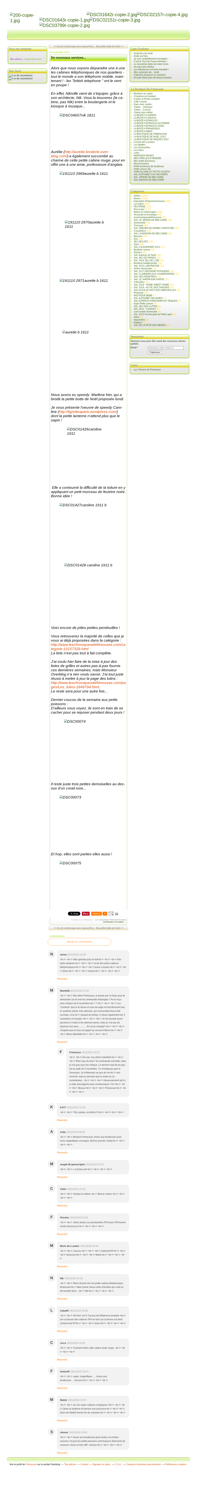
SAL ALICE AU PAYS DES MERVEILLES (155, 290)
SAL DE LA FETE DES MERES (150, 325)
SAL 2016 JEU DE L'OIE (146, 260)
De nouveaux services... (68, 57)
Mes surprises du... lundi (146, 72)
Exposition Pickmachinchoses (113, 920)
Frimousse (31, 1464)
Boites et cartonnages (145, 212)
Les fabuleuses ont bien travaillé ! (151, 69)
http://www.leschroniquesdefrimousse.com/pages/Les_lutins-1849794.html (88, 685)
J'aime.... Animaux (143, 107)
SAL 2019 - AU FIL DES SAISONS (151, 287)
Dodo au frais (141, 56)
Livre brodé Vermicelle (145, 311)
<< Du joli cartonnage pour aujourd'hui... (74, 46)
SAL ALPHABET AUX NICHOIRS (151, 174)
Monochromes (141, 163)
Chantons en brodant (145, 96)
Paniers (138, 252)
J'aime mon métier (143, 112)
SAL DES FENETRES (145, 276)
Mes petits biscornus (144, 161)
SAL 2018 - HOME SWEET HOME (151, 284)
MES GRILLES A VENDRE (147, 158)
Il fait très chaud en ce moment (149, 75)
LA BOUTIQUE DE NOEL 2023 (150, 136)
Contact (84, 1464)
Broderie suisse (142, 249)
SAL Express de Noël (145, 255)
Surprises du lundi (143, 53)
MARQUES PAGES (144, 155)
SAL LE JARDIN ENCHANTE (149, 279)
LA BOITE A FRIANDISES (147, 128)
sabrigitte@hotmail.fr (32, 59)
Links (136, 153)
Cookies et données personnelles (143, 1464)
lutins (136, 317)
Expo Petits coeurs (143, 303)
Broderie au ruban (143, 93)
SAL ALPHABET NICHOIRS (148, 298)
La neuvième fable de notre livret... (152, 64)
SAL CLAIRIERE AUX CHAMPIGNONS (154, 274)
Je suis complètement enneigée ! (151, 58)
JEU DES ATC (141, 241)
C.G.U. (118, 1464)
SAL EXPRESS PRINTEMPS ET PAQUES (155, 301)
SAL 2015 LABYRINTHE (146, 266)
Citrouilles (139, 282)
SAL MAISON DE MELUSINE (149, 179)
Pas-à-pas (139, 209)
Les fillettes (139, 144)
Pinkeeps (139, 292)
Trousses (138, 225)
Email (134, 347)
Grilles (137, 195)
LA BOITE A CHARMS (145, 115)
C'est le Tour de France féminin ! (150, 61)
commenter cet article (113, 922)
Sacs (136, 244)
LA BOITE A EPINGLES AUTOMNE (151, 123)
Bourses (138, 236)
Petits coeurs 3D (142, 169)
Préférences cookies (175, 1464)
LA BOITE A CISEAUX (145, 117)
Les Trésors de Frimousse (147, 369)
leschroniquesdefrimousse (147, 217)
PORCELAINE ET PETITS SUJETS (152, 171)
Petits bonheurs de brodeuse (149, 166)
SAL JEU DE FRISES (145, 257)
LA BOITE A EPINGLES (146, 120)
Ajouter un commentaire (79, 941)
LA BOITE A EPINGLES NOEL (149, 126)
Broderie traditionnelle (145, 263)
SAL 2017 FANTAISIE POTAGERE (151, 271)
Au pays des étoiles (144, 66)
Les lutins (139, 150)
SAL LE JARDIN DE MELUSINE (150, 220)
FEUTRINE (139, 206)
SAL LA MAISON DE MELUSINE (150, 233)
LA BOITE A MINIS (143, 131)
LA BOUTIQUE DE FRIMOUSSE (150, 134)
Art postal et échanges (145, 214)
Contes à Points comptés (147, 99)
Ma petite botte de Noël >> (110, 46)
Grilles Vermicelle (143, 268)
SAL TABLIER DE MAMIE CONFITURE (154, 228)
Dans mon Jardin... (143, 104)
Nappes (138, 322)
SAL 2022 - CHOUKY (145, 309)
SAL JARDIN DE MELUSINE (149, 177)
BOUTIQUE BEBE (143, 295)
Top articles (70, 1464)
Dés (136, 239)
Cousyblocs (140, 230)
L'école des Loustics (144, 142)
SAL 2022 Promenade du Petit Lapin (153, 314)
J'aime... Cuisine (142, 109)
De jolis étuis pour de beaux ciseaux (153, 77)
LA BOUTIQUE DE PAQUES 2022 (151, 139)
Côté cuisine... (141, 101)
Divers (137, 198)
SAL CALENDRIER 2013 (147, 247)
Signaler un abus (101, 1464)
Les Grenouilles (142, 147)
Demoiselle (140, 222)
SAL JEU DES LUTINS (145, 306)
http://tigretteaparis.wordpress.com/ (88, 412)
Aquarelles (139, 319)
